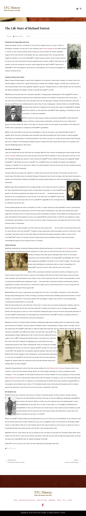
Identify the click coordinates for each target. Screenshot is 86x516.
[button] (77, 8)
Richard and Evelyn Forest (27, 500)
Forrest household (48, 48)
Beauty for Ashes (42, 500)
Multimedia (51, 500)
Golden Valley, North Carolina (54, 368)
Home (15, 500)
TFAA (64, 500)
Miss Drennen (11, 156)
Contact (69, 500)
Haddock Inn (12, 378)
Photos (59, 500)
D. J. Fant (13, 374)
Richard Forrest (11, 448)
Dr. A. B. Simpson (69, 248)
